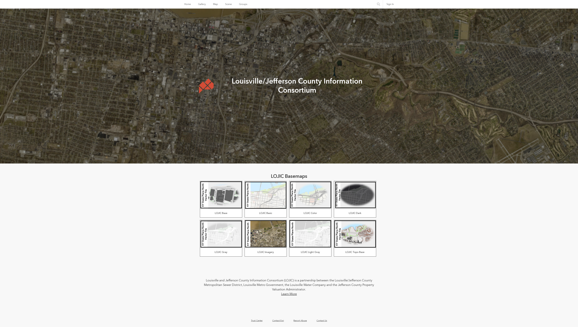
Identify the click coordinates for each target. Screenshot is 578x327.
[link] (221, 199)
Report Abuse (300, 320)
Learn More (289, 294)
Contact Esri (278, 320)
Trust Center (257, 320)
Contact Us (322, 320)
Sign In (390, 4)
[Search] (378, 4)
